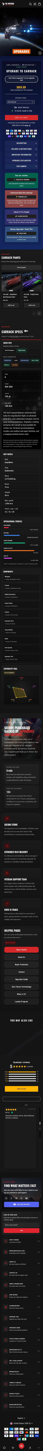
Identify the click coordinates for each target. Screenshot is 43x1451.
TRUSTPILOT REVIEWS (22, 180)
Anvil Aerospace (13, 65)
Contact (22, 972)
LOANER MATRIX (23, 216)
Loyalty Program (21, 1002)
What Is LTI (21, 994)
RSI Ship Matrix (14, 336)
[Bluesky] (16, 1198)
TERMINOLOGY (22, 197)
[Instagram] (6, 1198)
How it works (21, 950)
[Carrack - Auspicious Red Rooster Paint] (11, 282)
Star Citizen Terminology (21, 987)
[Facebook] (11, 1198)
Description (21, 143)
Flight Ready (21, 67)
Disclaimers (21, 166)
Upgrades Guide (21, 979)
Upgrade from (20, 98)
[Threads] (21, 1198)
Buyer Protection (21, 965)
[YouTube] (26, 1198)
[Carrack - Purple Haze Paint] (31, 282)
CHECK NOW (22, 233)
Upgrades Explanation (21, 161)
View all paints (21, 267)
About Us (21, 957)
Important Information (21, 155)
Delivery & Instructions (21, 149)
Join (21, 1230)
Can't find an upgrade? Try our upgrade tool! (22, 79)
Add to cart (11, 305)
